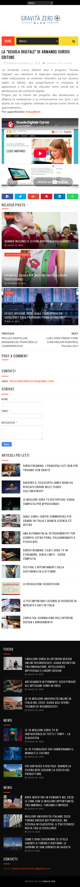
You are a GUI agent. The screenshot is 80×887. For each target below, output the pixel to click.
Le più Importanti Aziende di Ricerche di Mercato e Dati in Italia (50, 603)
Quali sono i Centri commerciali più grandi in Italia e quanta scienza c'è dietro (47, 520)
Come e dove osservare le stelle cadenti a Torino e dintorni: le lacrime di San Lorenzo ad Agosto (48, 843)
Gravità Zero (49, 881)
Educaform (33, 112)
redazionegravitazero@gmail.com (32, 381)
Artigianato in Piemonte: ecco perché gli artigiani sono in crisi (50, 684)
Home (8, 41)
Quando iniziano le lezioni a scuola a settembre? (37, 241)
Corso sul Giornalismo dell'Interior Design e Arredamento (48, 620)
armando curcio (54, 63)
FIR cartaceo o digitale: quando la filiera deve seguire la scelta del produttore (48, 770)
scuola (68, 63)
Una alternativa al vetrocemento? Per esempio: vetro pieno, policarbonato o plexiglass (49, 537)
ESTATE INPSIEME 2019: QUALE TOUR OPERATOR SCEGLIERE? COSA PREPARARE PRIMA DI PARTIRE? (34, 315)
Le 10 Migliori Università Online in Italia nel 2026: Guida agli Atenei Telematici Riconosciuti (48, 702)
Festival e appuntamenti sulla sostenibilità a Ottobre (43, 569)
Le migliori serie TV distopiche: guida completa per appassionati (48, 501)
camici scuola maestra (17, 254)
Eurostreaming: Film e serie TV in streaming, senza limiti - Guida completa (45, 554)
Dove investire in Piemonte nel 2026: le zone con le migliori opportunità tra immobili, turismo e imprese (49, 801)
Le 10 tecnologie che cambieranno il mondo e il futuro (49, 751)
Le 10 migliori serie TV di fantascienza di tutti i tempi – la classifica (47, 734)
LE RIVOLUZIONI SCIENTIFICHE (41, 584)
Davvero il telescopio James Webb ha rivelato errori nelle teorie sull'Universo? (48, 486)
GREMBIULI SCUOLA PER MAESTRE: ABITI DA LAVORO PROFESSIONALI (36, 277)
